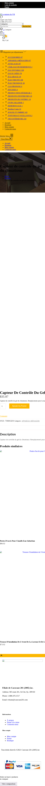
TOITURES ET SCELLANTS (19, 116)
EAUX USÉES (14, 73)
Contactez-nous (10, 129)
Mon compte (9, 3)
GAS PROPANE (14, 86)
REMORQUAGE (15, 106)
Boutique (8, 125)
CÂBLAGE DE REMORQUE (19, 67)
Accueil (7, 123)
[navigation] (22, 146)
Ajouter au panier (19, 406)
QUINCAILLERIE (15, 103)
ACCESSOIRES (15, 57)
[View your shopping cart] (3, 38)
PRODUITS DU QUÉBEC (19, 99)
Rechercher (26, 26)
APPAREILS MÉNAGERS (19, 61)
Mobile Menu (5, 136)
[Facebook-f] (5, 708)
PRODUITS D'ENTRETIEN (19, 96)
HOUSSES (12, 90)
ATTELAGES (14, 64)
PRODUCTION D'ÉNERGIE (19, 93)
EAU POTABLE (15, 70)
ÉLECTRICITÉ (15, 80)
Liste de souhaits (11, 5)
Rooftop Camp (14, 109)
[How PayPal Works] (22, 771)
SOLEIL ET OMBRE (17, 112)
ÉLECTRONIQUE (16, 83)
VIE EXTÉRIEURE (16, 119)
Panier (7, 7)
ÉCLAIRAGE (14, 77)
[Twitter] (11, 708)
